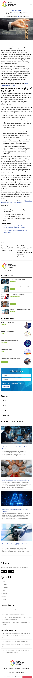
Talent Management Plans (7, 322)
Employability (7, 406)
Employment (6, 401)
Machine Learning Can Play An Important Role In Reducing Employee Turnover (16, 227)
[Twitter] (5, 571)
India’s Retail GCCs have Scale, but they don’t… (15, 480)
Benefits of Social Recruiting (8, 331)
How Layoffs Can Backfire (14, 84)
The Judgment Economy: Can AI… (18, 279)
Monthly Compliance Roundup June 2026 (20, 309)
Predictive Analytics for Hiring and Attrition (16, 202)
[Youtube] (12, 571)
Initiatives (6, 415)
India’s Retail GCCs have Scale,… (18, 302)
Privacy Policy (17, 383)
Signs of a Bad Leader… (7, 349)
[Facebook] (2, 571)
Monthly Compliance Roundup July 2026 (19, 287)
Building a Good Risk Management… (10, 340)
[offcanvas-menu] (30, 4)
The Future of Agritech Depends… (18, 294)
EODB (4, 410)
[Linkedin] (9, 571)
